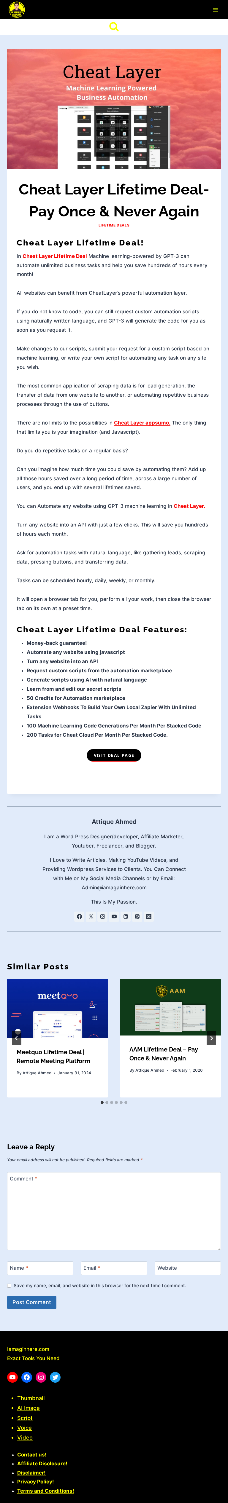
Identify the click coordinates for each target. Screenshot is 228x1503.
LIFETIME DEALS (114, 225)
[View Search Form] (114, 27)
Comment (23, 1179)
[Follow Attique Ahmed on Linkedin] (126, 917)
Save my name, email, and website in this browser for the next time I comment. (100, 1285)
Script (25, 1418)
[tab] (102, 1102)
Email (91, 1268)
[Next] (211, 1038)
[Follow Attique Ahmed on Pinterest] (137, 917)
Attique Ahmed (114, 821)
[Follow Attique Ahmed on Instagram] (102, 917)
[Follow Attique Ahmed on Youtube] (114, 917)
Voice (24, 1427)
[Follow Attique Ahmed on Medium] (149, 917)
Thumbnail (31, 1398)
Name (19, 1268)
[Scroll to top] (213, 1495)
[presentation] (57, 1008)
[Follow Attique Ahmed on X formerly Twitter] (91, 917)
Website (167, 1268)
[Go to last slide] (16, 1038)
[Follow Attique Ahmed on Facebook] (79, 917)
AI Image (28, 1408)
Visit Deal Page (114, 755)
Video (25, 1437)
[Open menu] (215, 9)
